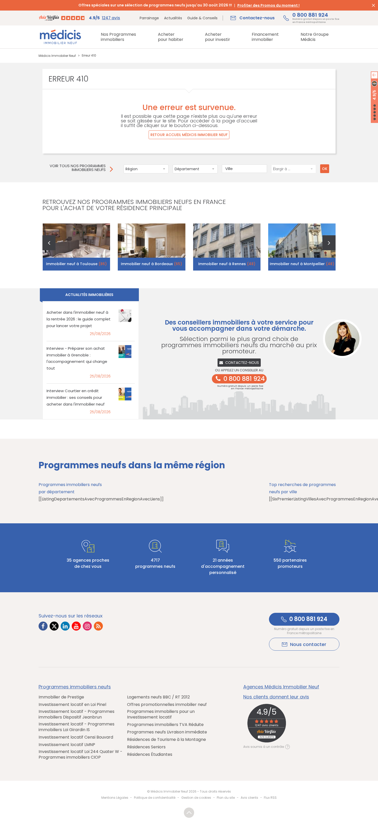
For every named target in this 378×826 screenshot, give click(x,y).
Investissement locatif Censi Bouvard (76, 737)
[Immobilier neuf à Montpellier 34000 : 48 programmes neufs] (302, 247)
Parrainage (149, 18)
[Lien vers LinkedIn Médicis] (65, 626)
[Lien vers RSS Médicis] (98, 626)
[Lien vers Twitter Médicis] (54, 626)
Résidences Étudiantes (149, 754)
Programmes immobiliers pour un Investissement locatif (161, 714)
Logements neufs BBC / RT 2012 (158, 697)
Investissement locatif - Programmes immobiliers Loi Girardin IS (76, 727)
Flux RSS (270, 797)
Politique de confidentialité (154, 797)
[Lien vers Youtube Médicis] (76, 626)
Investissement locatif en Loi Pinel (72, 704)
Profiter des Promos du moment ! (268, 5)
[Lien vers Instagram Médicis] (87, 626)
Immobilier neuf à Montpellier (302, 264)
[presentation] (49, 242)
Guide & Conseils (202, 18)
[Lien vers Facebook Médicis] (43, 626)
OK (324, 168)
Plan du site (226, 797)
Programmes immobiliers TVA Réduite (165, 725)
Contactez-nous (242, 362)
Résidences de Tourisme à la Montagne (166, 739)
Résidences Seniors (146, 747)
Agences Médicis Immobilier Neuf (281, 687)
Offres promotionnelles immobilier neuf (167, 704)
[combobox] (146, 169)
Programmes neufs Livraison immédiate (167, 732)
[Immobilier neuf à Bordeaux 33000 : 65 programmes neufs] (151, 247)
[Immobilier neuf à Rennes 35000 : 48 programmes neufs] (227, 247)
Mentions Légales (114, 797)
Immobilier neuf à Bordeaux (151, 264)
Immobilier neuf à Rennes (226, 264)
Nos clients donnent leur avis (276, 697)
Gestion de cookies (196, 797)
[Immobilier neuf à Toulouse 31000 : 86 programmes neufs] (76, 247)
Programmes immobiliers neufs (75, 687)
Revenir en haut (189, 812)
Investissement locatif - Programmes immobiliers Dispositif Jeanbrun (76, 714)
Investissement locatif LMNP (67, 745)
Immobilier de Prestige (61, 697)
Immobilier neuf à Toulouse (76, 264)
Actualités (173, 18)
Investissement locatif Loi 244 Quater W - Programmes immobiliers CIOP (80, 754)
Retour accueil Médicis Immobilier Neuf (189, 134)
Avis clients (249, 797)
